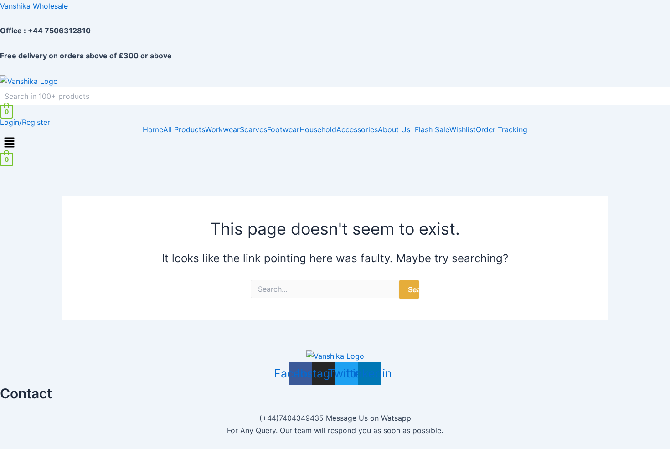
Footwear (283, 129)
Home (153, 129)
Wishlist (462, 129)
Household (317, 129)
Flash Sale (432, 129)
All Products (184, 129)
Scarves (253, 129)
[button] (396, 129)
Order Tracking (501, 129)
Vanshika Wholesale (34, 5)
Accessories (357, 129)
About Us (394, 129)
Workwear (222, 129)
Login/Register (25, 122)
